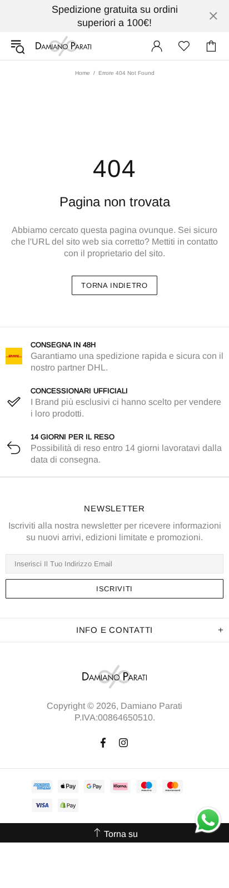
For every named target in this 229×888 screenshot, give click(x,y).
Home (82, 73)
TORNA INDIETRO (114, 285)
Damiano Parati (63, 46)
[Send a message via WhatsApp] (208, 820)
